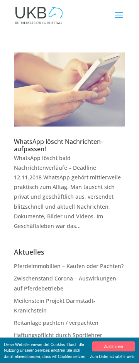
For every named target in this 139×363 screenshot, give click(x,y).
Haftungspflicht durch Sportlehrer (58, 335)
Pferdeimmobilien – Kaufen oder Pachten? (69, 266)
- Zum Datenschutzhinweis (111, 356)
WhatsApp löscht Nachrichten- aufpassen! (58, 145)
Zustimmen (113, 346)
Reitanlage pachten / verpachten (56, 322)
